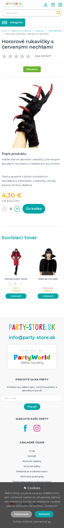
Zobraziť (16, 296)
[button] (46, 4)
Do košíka (34, 209)
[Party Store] (14, 4)
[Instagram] (37, 428)
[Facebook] (25, 428)
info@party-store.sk (32, 337)
